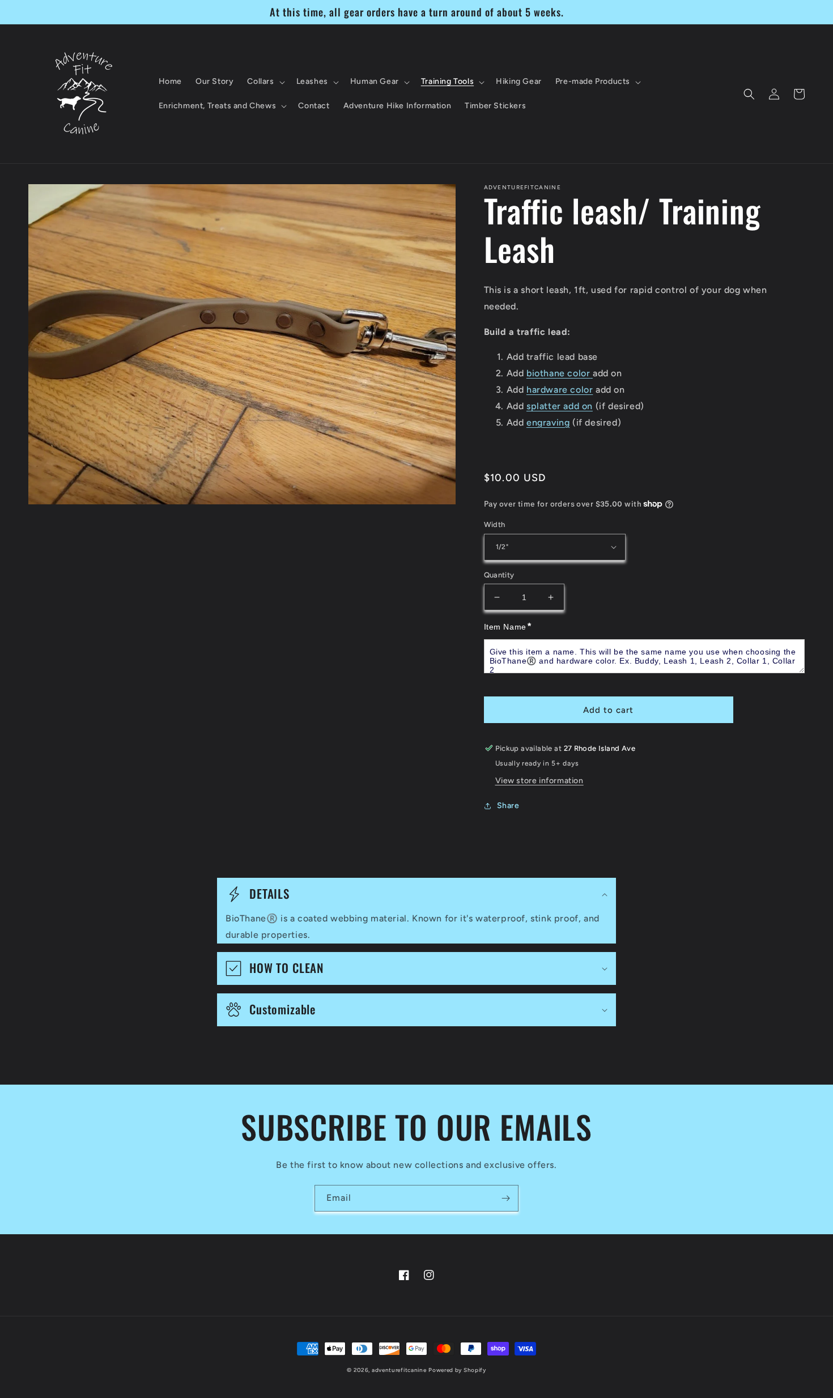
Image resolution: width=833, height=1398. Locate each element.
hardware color (559, 389)
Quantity (499, 575)
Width (494, 524)
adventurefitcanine (399, 1370)
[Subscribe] (505, 1198)
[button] (264, 82)
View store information (539, 780)
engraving (548, 422)
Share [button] (508, 805)
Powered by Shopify (457, 1370)
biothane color (558, 373)
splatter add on (559, 406)
